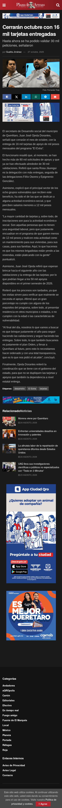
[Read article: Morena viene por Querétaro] (9, 421)
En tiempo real (10, 710)
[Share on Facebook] (6, 96)
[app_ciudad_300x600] (31, 533)
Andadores (8, 685)
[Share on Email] (55, 96)
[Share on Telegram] (45, 96)
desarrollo (20, 388)
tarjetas (43, 388)
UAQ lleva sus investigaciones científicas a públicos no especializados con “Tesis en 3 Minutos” (38, 467)
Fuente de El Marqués (14, 720)
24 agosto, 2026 (28, 422)
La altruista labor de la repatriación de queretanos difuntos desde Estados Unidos (38, 449)
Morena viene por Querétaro (33, 418)
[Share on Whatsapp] (35, 96)
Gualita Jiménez (14, 51)
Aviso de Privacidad (13, 765)
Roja (5, 750)
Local (5, 725)
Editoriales (8, 700)
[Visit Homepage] (31, 5)
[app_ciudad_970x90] (31, 15)
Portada (6, 740)
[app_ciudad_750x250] (31, 111)
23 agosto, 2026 (28, 474)
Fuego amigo (9, 715)
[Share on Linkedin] (26, 96)
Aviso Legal (9, 770)
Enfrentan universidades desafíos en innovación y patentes (37, 432)
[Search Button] (58, 5)
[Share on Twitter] (16, 96)
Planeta (6, 735)
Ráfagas (7, 745)
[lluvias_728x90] (31, 399)
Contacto (7, 775)
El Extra (32, 388)
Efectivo (7, 705)
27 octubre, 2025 (36, 51)
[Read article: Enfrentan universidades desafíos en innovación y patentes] (9, 434)
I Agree (43, 803)
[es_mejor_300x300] (31, 615)
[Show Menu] (4, 5)
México (6, 730)
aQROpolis (8, 690)
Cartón (6, 695)
